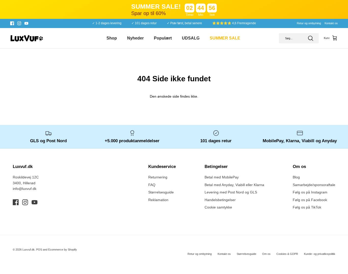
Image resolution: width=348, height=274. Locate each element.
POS (39, 249)
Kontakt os (331, 23)
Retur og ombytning (309, 23)
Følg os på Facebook (310, 200)
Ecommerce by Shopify (62, 249)
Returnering (157, 177)
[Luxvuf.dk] (26, 38)
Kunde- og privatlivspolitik (319, 253)
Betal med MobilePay (222, 177)
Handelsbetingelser (220, 200)
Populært (163, 38)
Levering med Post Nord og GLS (231, 192)
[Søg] (310, 38)
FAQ (151, 185)
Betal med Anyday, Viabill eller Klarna (234, 185)
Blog (296, 177)
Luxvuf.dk (28, 249)
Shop (111, 38)
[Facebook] (12, 23)
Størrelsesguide (161, 192)
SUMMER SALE (225, 38)
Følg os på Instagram (310, 192)
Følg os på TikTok (307, 207)
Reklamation (158, 200)
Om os (266, 253)
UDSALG (190, 38)
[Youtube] (26, 23)
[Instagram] (19, 23)
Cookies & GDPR (287, 253)
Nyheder (135, 38)
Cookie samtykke (218, 207)
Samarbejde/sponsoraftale (314, 185)
